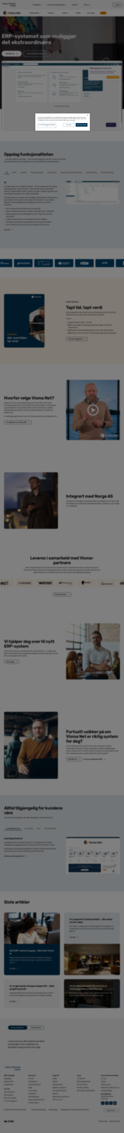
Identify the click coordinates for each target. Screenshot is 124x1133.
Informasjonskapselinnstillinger (47, 125)
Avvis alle (68, 124)
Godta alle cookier (82, 124)
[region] (62, 122)
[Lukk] (87, 115)
